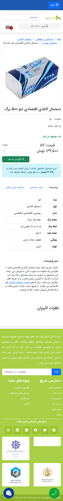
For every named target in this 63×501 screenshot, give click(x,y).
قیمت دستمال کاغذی (19, 282)
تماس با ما (56, 399)
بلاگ (58, 415)
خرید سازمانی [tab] (36, 187)
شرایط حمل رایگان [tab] (15, 187)
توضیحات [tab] (53, 187)
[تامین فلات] (52, 17)
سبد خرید (56, 409)
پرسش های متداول (19, 393)
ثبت (56, 371)
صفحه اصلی (55, 388)
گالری (26, 404)
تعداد (5, 145)
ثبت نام (57, 393)
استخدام (25, 399)
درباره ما (57, 404)
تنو (50, 119)
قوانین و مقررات (21, 388)
